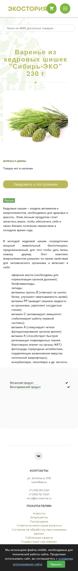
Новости (39, 513)
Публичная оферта (39, 537)
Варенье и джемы (14, 161)
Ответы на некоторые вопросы (39, 525)
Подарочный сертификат (39, 541)
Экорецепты (39, 517)
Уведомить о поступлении (35, 184)
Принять (56, 564)
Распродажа (39, 521)
